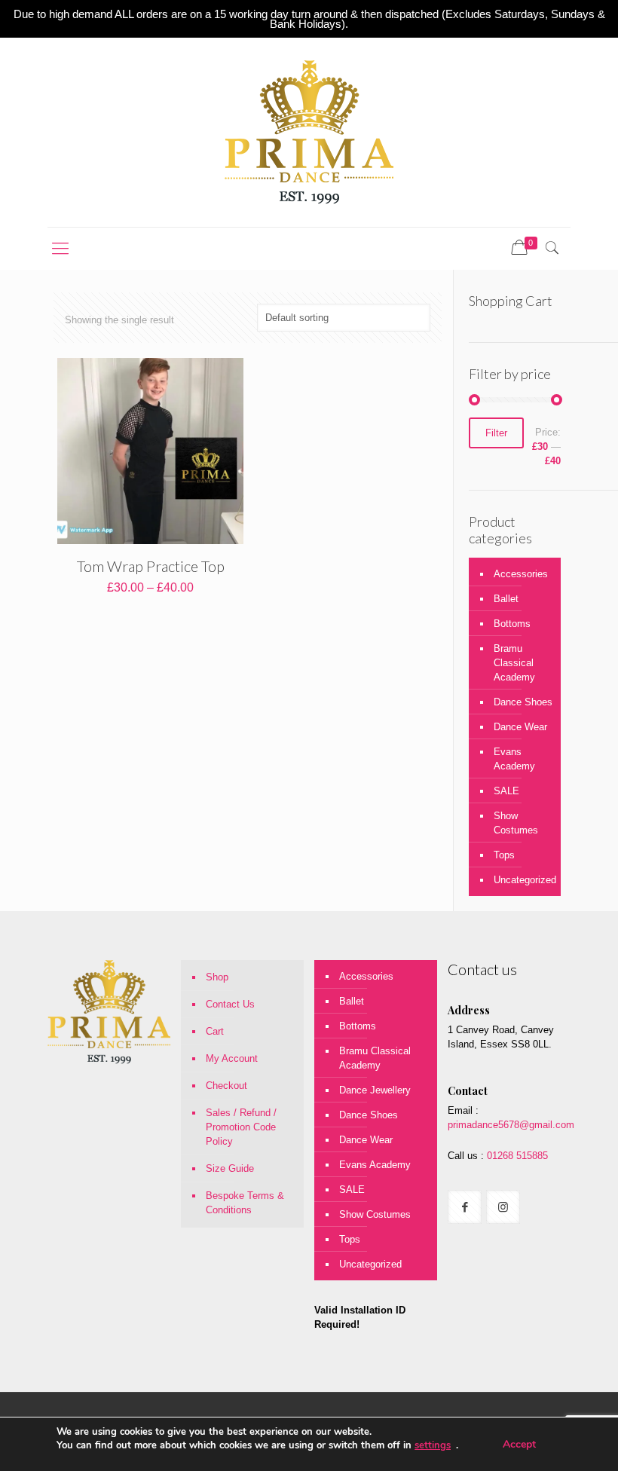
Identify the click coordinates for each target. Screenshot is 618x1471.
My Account (232, 1058)
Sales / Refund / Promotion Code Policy (241, 1127)
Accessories (521, 574)
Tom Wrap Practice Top (151, 566)
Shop (217, 977)
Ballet (506, 598)
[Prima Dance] (309, 132)
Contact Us (230, 1004)
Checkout (226, 1085)
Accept (519, 1444)
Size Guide (230, 1168)
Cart (215, 1031)
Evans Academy (514, 759)
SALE (506, 791)
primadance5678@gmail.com (511, 1124)
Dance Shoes (523, 702)
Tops (504, 855)
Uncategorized (523, 879)
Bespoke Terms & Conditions (245, 1203)
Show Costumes (516, 823)
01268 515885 (516, 1155)
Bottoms (512, 623)
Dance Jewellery (375, 1090)
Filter (496, 433)
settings (433, 1445)
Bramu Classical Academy (514, 663)
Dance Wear (520, 726)
